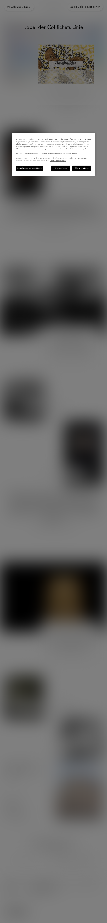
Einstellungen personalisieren (29, 168)
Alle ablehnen (61, 168)
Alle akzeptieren (82, 168)
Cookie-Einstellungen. (58, 161)
